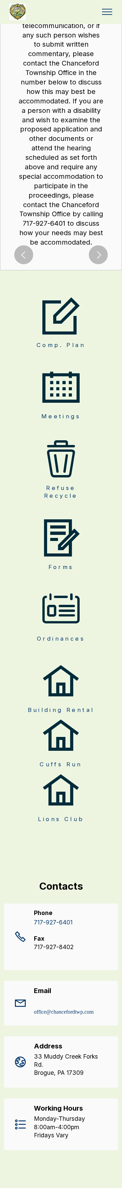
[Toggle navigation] (107, 11)
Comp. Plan (61, 345)
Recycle (61, 495)
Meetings (61, 416)
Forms (61, 567)
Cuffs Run (61, 764)
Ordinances (61, 638)
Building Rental (61, 710)
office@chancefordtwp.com (64, 1012)
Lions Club (61, 819)
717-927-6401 (53, 922)
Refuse (61, 488)
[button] (24, 255)
